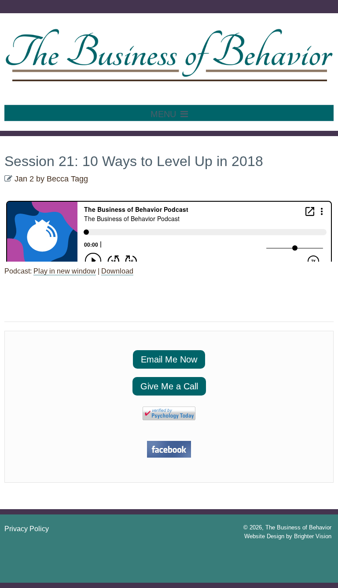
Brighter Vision (312, 536)
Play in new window (64, 271)
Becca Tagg (67, 178)
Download (117, 271)
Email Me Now (169, 359)
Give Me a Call (169, 386)
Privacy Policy (26, 529)
